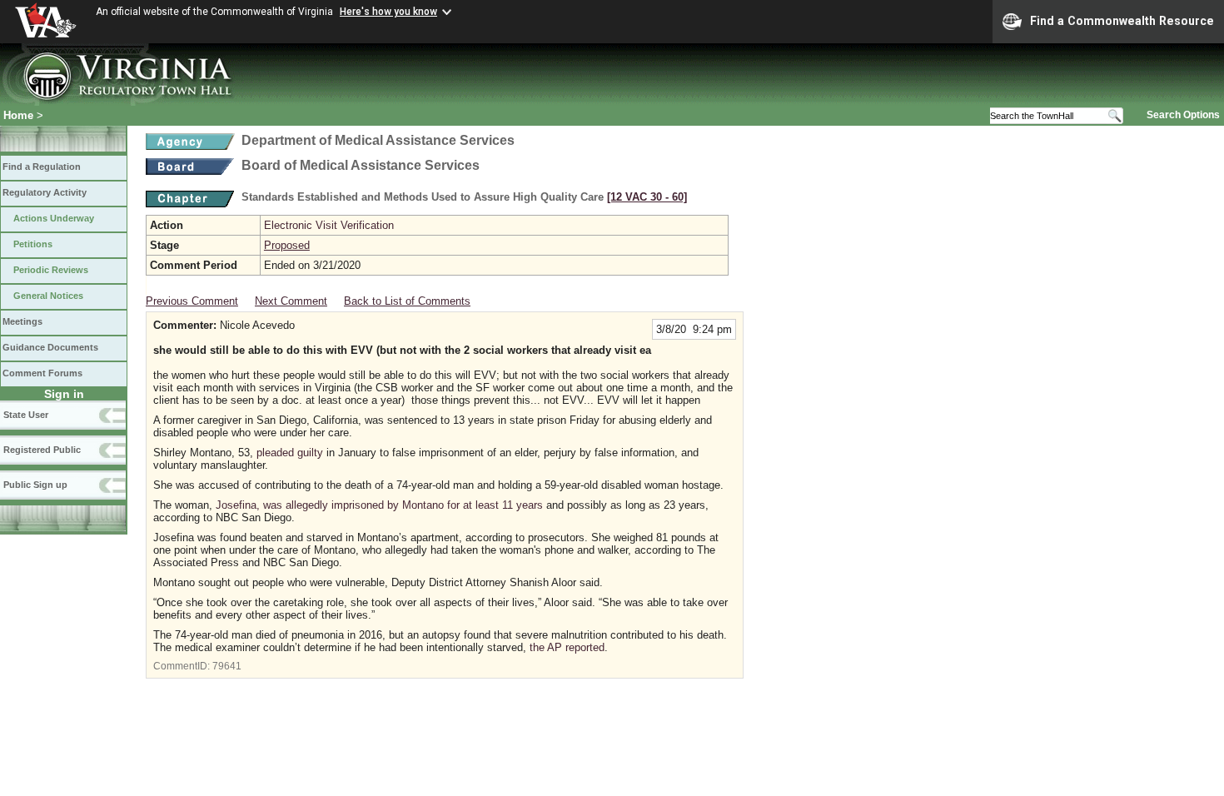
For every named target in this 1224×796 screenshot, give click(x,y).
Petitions (32, 244)
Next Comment (291, 301)
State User (25, 415)
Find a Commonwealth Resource (1122, 20)
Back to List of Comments (407, 301)
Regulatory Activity (44, 192)
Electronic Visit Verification (329, 225)
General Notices (48, 296)
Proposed (287, 245)
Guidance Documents (50, 347)
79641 (226, 666)
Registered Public (42, 450)
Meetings (22, 321)
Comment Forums (42, 373)
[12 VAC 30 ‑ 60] (647, 197)
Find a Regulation (41, 167)
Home (18, 115)
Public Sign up (35, 485)
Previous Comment (192, 301)
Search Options (1183, 115)
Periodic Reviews (50, 270)
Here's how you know (388, 11)
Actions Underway (53, 218)
